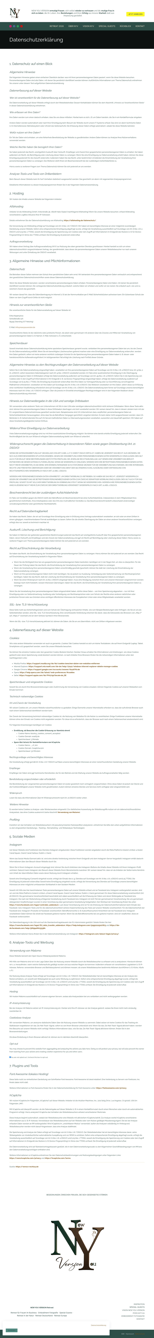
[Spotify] (18, 26)
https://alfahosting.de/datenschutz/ (80, 220)
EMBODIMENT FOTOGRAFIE (133, 1316)
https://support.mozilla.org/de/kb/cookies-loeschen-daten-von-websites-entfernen (63, 663)
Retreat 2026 (57, 26)
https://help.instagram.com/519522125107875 (86, 925)
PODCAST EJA (139, 1313)
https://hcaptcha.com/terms (58, 1158)
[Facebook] (14, 26)
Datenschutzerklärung (98, 1325)
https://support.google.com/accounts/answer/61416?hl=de (54, 669)
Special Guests (107, 26)
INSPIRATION (139, 1304)
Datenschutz (140, 1334)
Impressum (130, 1334)
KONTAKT (141, 1319)
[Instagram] (10, 26)
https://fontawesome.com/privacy (111, 1088)
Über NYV (73, 26)
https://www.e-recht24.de (27, 1167)
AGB (122, 1334)
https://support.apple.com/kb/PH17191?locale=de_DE (42, 675)
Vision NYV (88, 26)
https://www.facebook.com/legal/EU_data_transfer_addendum (37, 925)
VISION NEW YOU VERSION (133, 1310)
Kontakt (140, 26)
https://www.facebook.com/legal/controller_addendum (34, 905)
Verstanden (11, 1330)
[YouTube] (21, 26)
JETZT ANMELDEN (135, 14)
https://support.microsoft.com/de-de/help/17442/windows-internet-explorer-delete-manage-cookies (73, 666)
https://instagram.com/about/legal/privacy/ (99, 934)
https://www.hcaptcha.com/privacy (25, 1158)
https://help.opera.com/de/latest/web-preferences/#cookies (47, 672)
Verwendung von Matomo (69, 812)
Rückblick (125, 26)
